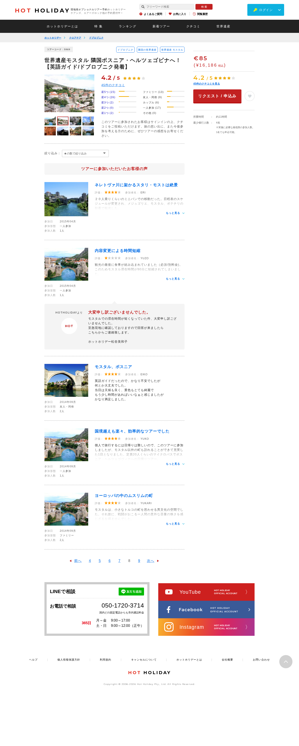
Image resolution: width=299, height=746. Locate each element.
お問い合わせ (261, 659)
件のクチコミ (113, 85)
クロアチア (75, 37)
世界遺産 (223, 26)
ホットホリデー (52, 37)
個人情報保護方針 (68, 659)
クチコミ (193, 26)
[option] (69, 93)
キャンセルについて (144, 659)
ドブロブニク (96, 37)
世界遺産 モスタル (172, 49)
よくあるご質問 (153, 14)
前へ (78, 561)
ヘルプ (33, 659)
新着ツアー (161, 26)
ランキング (127, 26)
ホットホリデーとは (62, 26)
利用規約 (105, 659)
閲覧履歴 (202, 14)
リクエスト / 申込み (217, 96)
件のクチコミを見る (206, 83)
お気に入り (179, 14)
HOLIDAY (42, 10)
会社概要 (227, 659)
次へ (150, 561)
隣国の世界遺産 (147, 49)
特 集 (98, 26)
